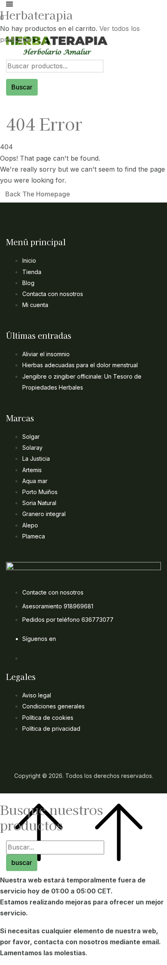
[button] (80, 17)
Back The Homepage (37, 194)
